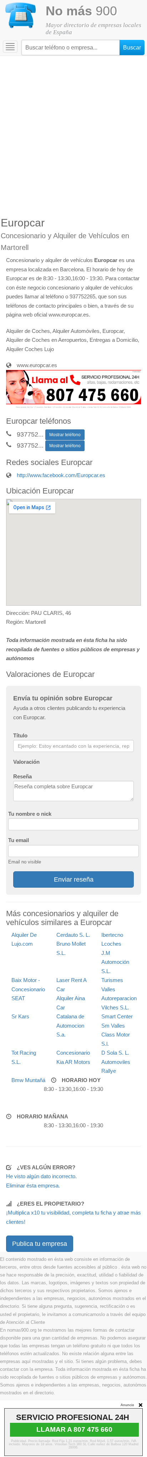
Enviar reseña (73, 879)
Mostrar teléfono (65, 434)
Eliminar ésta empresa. (33, 1185)
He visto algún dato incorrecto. (41, 1176)
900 (81, 11)
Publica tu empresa (39, 1243)
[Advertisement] (73, 132)
